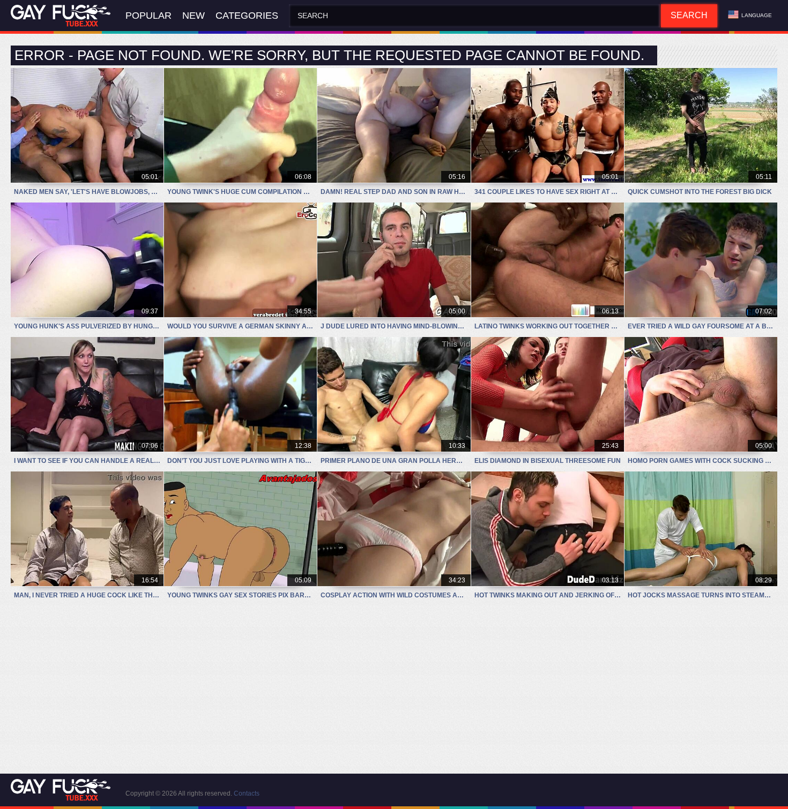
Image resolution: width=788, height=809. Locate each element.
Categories (246, 15)
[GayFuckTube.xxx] (63, 16)
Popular (148, 15)
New (193, 15)
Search (689, 15)
